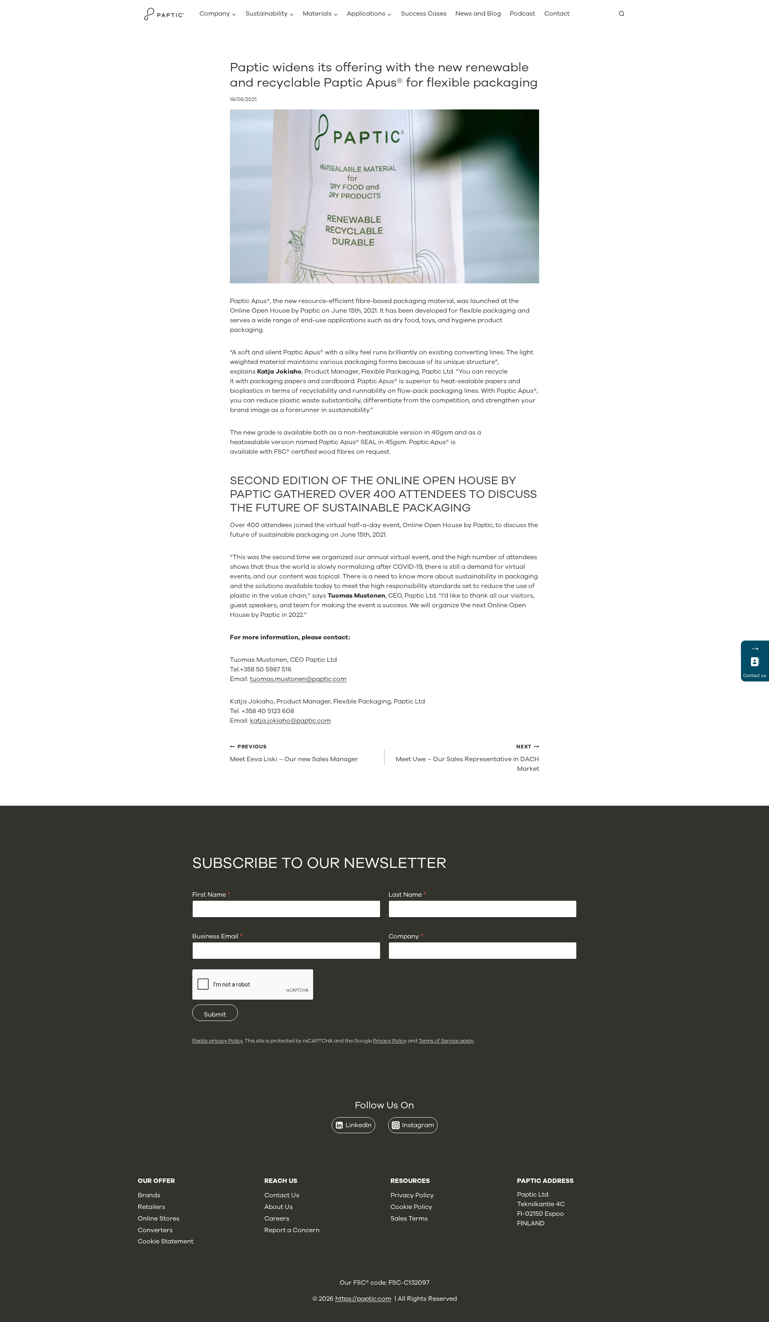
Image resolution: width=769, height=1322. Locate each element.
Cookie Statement (165, 1241)
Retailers (151, 1207)
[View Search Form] (624, 14)
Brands (149, 1195)
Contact (557, 13)
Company (406, 936)
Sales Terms (409, 1218)
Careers (276, 1218)
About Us (278, 1207)
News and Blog (478, 13)
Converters (155, 1230)
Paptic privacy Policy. (218, 1040)
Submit (215, 1014)
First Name (211, 895)
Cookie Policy (411, 1207)
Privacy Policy (390, 1040)
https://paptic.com (363, 1298)
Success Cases (424, 13)
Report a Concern (292, 1230)
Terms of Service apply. (446, 1040)
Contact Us (281, 1195)
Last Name (407, 895)
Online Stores (158, 1218)
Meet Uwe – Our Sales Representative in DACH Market (467, 758)
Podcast (522, 13)
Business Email (217, 936)
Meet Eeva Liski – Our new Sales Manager (294, 753)
